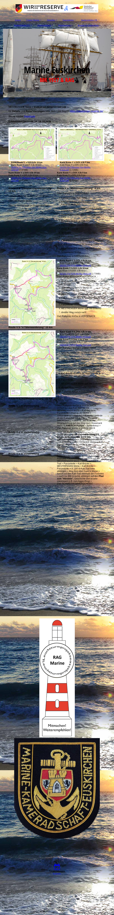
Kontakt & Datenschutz (88, 25)
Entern (18, 20)
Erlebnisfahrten (44, 25)
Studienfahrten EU (22, 25)
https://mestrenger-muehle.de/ (86, 111)
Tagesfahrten (68, 20)
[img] (57, 8)
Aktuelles (51, 20)
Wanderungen (64, 25)
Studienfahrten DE (89, 20)
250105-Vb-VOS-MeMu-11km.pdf (75, 337)
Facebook (29, 116)
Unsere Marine (32, 20)
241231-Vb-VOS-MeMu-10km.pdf (75, 265)
